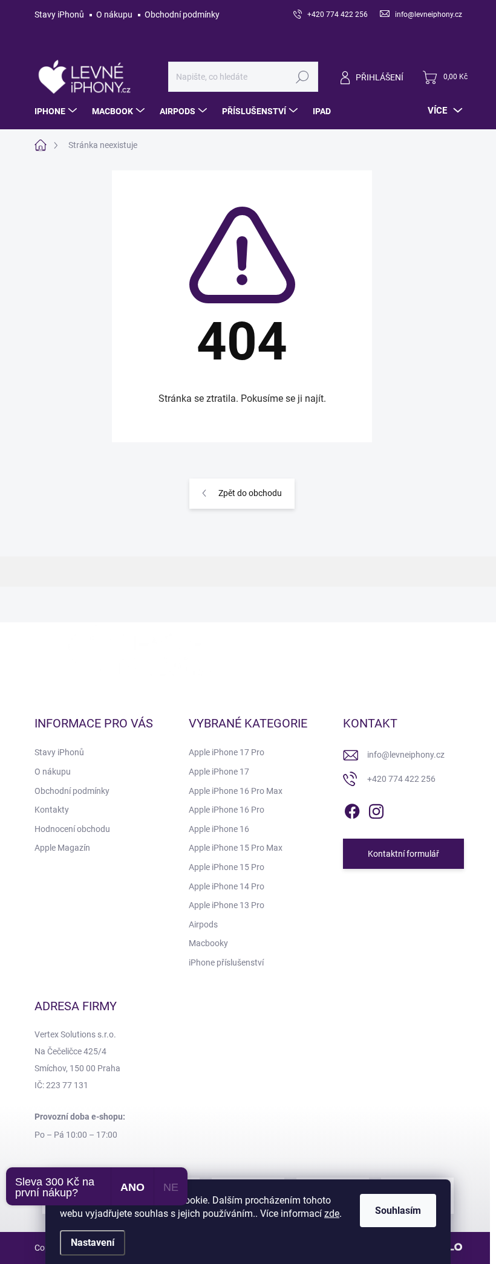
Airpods (203, 924)
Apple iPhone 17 (219, 771)
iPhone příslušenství (226, 962)
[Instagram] (376, 810)
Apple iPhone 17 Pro (226, 752)
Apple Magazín (62, 848)
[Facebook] (352, 810)
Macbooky (208, 943)
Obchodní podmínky (182, 14)
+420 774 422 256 (401, 779)
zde (331, 1213)
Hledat (302, 77)
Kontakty (51, 809)
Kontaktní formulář (403, 854)
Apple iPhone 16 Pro (226, 809)
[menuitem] (57, 111)
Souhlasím (398, 1210)
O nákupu (114, 14)
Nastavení (92, 1242)
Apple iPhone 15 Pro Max (235, 848)
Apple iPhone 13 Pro (226, 905)
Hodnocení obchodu (72, 829)
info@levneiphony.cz (406, 754)
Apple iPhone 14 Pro (226, 886)
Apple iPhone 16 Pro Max (235, 791)
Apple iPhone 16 (219, 829)
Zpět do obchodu (250, 493)
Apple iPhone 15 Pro (226, 867)
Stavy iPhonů (59, 14)
